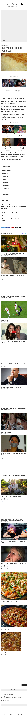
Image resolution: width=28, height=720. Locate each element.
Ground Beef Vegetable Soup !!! (8, 652)
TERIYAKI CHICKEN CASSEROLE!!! (9, 601)
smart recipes (4, 45)
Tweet (4, 227)
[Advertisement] (14, 24)
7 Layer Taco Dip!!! (6, 696)
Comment (18, 227)
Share (8, 227)
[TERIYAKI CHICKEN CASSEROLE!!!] (14, 599)
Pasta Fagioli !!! (5, 628)
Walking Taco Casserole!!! (8, 694)
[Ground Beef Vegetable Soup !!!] (11, 651)
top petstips (14, 4)
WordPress (22, 714)
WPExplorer (12, 714)
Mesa (5, 714)
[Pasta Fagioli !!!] (14, 626)
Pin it (13, 227)
